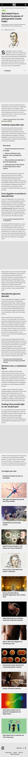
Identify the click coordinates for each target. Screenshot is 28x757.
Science (3, 10)
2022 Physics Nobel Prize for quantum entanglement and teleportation (12, 712)
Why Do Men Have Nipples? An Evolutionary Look (12, 643)
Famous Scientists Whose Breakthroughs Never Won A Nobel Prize (14, 595)
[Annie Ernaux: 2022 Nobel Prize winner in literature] (14, 560)
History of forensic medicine (12, 688)
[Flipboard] (26, 748)
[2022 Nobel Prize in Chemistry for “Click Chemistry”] (14, 726)
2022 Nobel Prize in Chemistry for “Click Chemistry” (13, 736)
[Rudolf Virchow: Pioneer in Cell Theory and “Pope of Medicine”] (14, 537)
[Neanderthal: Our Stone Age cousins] (14, 513)
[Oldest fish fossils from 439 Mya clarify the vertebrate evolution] (14, 609)
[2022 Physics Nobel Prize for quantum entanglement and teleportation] (14, 700)
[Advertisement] (14, 88)
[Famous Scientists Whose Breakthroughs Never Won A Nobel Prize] (14, 583)
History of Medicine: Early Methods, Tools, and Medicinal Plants (12, 155)
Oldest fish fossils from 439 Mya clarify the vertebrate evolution (13, 619)
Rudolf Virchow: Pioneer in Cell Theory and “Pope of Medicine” (12, 547)
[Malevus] (14, 4)
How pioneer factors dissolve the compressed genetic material (13, 666)
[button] (2, 4)
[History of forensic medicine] (14, 679)
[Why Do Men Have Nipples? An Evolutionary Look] (14, 632)
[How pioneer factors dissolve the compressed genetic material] (14, 655)
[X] (24, 748)
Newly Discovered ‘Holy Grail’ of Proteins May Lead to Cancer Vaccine (13, 166)
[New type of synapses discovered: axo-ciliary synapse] (14, 490)
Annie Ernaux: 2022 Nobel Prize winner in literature (13, 570)
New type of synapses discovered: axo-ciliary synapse (13, 500)
